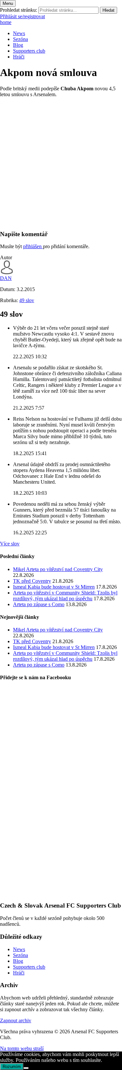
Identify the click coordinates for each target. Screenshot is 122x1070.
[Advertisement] (61, 163)
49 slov (26, 300)
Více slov (10, 543)
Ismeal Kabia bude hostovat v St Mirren (54, 587)
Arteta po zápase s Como (38, 604)
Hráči (18, 56)
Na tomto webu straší (22, 1048)
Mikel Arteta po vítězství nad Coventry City (58, 569)
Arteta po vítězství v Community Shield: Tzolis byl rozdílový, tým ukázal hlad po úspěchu (65, 595)
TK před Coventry (32, 581)
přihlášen (33, 246)
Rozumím (12, 1066)
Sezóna (20, 39)
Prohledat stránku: (18, 10)
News (19, 33)
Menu (8, 3)
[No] (26, 1068)
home (5, 22)
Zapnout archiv (15, 1020)
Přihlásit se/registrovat (22, 16)
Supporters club (29, 51)
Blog (18, 45)
